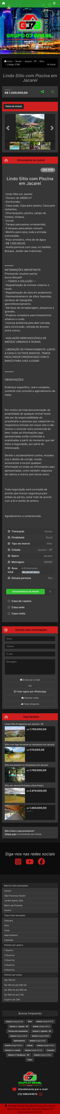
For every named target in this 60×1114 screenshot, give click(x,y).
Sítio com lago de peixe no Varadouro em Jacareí (29, 744)
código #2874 (18, 1036)
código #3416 (13, 1045)
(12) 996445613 (41, 47)
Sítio (41, 61)
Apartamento (11, 935)
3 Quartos (9, 960)
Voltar (52, 64)
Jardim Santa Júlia (13, 900)
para (12, 1050)
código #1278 (45, 1021)
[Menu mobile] (3, 3)
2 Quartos (9, 955)
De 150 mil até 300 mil (15, 985)
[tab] (13, 106)
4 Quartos (9, 965)
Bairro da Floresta (13, 905)
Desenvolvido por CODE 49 (30, 1112)
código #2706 (14, 1022)
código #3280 (42, 1055)
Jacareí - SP (30, 61)
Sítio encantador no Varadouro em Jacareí (26, 765)
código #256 (37, 1041)
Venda (18, 61)
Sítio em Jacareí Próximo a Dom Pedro (24, 785)
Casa (6, 930)
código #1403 (45, 1045)
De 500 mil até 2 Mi (14, 994)
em (19, 1026)
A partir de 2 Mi (12, 999)
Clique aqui (10, 834)
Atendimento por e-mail (33, 1089)
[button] (8, 128)
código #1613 (41, 1026)
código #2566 (40, 1036)
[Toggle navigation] (54, 3)
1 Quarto (8, 950)
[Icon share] (18, 861)
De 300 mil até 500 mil (15, 990)
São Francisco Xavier (15, 895)
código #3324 (33, 1050)
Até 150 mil (9, 980)
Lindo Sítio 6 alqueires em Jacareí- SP (24, 724)
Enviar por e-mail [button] (31, 680)
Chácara (8, 920)
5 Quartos (9, 969)
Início (9, 61)
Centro (7, 891)
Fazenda (8, 940)
